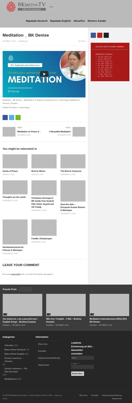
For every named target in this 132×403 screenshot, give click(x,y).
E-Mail (75, 364)
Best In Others (38, 171)
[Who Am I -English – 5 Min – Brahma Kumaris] (66, 305)
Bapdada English (60, 20)
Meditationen (23, 41)
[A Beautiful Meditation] (66, 132)
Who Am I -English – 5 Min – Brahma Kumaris (63, 320)
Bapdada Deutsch (37, 20)
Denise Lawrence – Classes (14, 359)
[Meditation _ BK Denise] (15, 161)
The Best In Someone (70, 171)
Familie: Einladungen (41, 238)
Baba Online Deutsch (15, 350)
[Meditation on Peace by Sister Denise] (22, 132)
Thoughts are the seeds (14, 197)
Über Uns (42, 344)
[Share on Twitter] (11, 117)
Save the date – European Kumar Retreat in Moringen (72, 207)
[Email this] (18, 117)
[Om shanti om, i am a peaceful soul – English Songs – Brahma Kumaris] (22, 305)
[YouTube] (99, 35)
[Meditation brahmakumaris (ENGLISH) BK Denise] (109, 305)
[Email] (106, 35)
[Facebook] (93, 35)
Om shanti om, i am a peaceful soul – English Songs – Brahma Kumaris (20, 320)
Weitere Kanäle (97, 20)
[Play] (44, 74)
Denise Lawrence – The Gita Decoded (16, 370)
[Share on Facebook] (5, 117)
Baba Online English (14, 354)
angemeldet (15, 274)
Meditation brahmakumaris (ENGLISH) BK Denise (108, 320)
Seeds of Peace (10, 171)
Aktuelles (79, 20)
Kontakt (42, 351)
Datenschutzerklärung (49, 358)
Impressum (43, 365)
